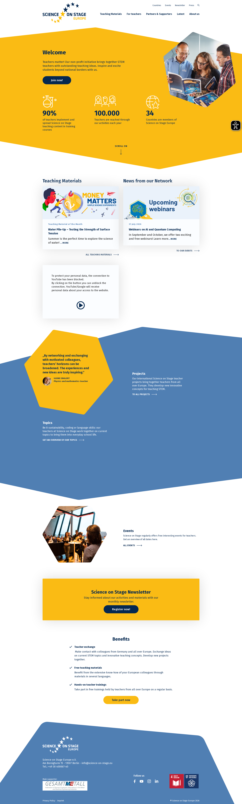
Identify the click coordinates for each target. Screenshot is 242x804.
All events (129, 545)
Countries (157, 5)
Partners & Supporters (159, 14)
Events (168, 5)
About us (194, 14)
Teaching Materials (111, 14)
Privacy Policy (49, 800)
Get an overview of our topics (60, 440)
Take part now (121, 700)
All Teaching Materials (99, 254)
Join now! (57, 80)
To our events (184, 250)
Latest (180, 14)
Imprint (60, 800)
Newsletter (180, 5)
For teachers (134, 14)
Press (191, 5)
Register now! (121, 609)
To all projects (141, 394)
